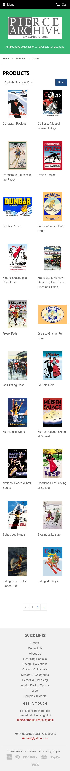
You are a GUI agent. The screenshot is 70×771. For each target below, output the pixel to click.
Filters (61, 82)
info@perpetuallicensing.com (35, 720)
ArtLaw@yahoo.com (35, 738)
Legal (35, 690)
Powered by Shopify (49, 751)
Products (20, 58)
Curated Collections (35, 669)
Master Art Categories (35, 675)
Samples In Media (35, 696)
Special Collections (35, 664)
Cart (64, 4)
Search (35, 643)
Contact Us (35, 648)
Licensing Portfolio (35, 659)
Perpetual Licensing (35, 680)
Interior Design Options (35, 685)
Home (6, 58)
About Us (35, 653)
